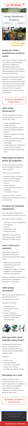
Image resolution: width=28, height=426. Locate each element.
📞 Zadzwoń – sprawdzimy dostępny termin (14, 100)
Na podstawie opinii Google (17, 45)
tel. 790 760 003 (13, 5)
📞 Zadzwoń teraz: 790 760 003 (14, 424)
